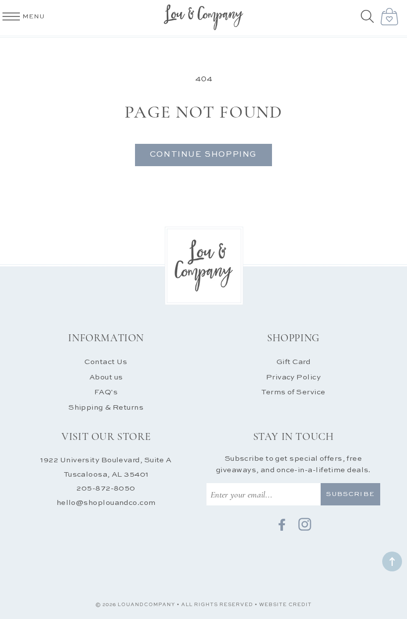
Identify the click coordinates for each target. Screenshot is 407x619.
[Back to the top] (392, 561)
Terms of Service (293, 392)
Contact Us (106, 362)
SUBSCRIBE (350, 494)
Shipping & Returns (105, 407)
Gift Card (293, 362)
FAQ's (106, 392)
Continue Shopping (203, 155)
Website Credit (285, 604)
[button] (368, 17)
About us (106, 377)
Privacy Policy (293, 377)
